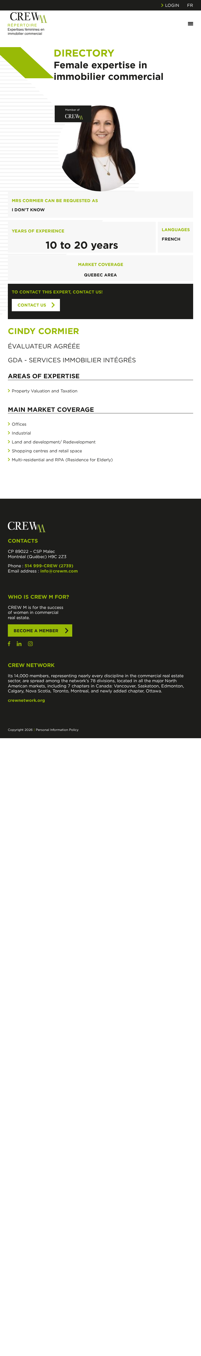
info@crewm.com (59, 571)
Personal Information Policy (57, 729)
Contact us (32, 305)
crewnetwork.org (26, 700)
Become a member (36, 630)
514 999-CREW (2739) (49, 565)
